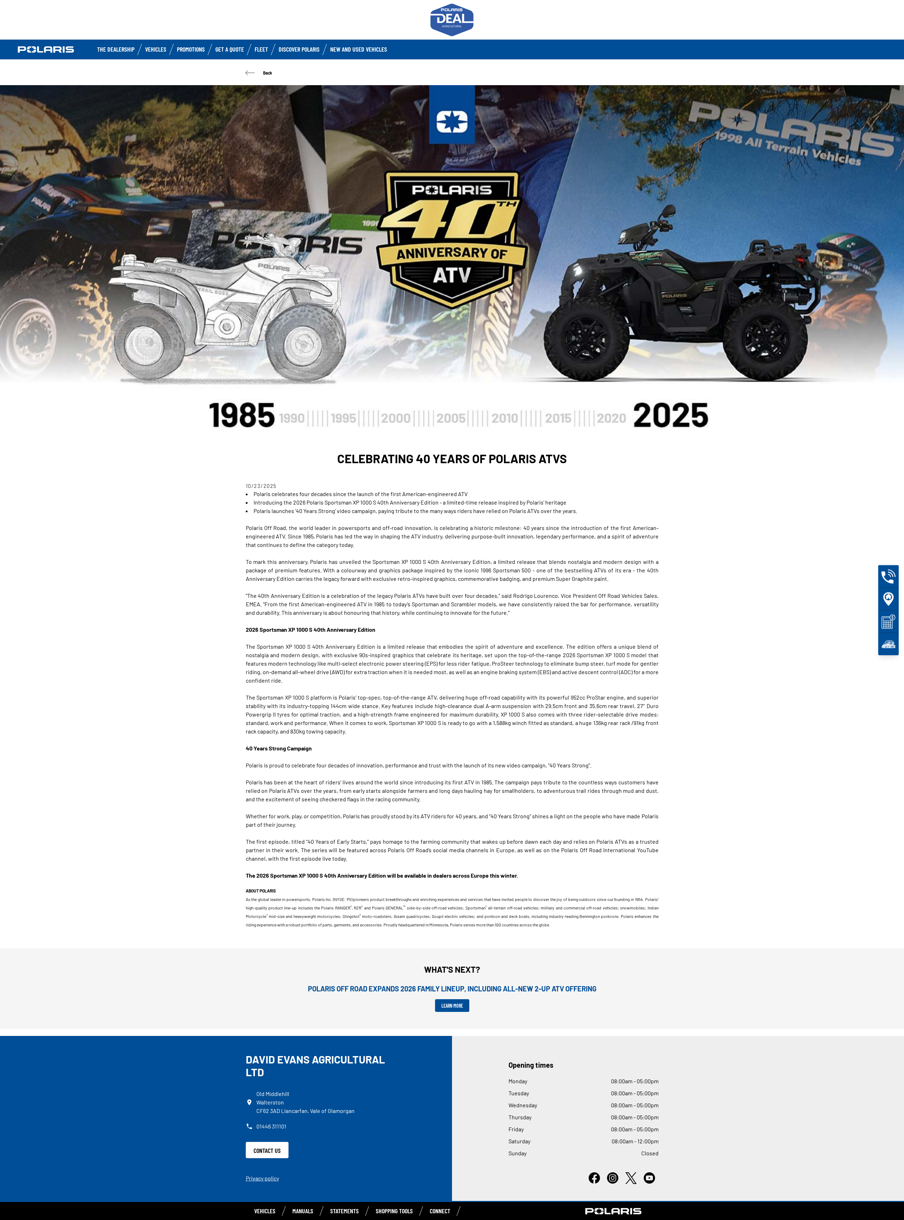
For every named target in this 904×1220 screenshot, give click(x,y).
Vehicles (155, 49)
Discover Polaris (299, 49)
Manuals (302, 1211)
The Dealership (116, 49)
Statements (344, 1211)
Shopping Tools (394, 1211)
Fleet (261, 49)
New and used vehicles (358, 49)
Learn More (452, 1006)
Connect (440, 1211)
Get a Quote (229, 49)
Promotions (191, 49)
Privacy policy (262, 1178)
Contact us (267, 1150)
